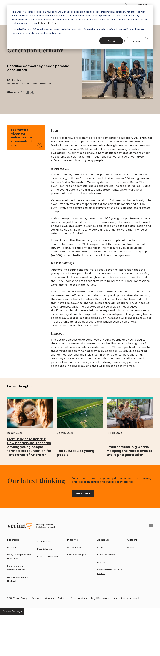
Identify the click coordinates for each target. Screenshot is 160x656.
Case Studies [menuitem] (74, 547)
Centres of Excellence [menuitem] (48, 556)
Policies (62, 598)
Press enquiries (79, 598)
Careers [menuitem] (131, 547)
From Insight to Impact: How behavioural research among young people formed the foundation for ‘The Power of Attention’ (29, 447)
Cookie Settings (12, 611)
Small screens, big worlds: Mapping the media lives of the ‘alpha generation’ (129, 451)
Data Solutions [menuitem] (44, 549)
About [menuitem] (100, 547)
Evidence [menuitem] (11, 547)
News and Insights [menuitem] (76, 554)
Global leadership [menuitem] (106, 554)
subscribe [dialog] (83, 493)
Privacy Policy (47, 23)
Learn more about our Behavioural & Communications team (23, 137)
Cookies (49, 598)
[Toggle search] (126, 4)
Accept (111, 40)
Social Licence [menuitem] (44, 541)
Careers (36, 598)
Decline (136, 40)
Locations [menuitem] (102, 562)
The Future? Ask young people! (75, 453)
